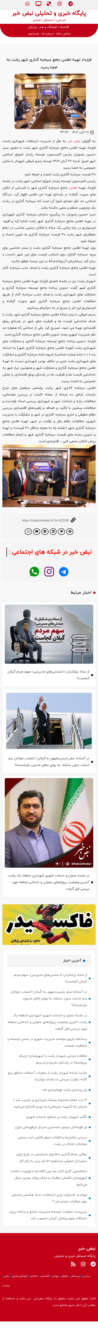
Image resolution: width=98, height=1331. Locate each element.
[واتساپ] (34, 581)
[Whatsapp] (27, 4)
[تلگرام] (63, 581)
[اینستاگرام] (49, 581)
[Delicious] (49, 4)
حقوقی (64, 1285)
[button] (69, 531)
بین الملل (75, 1285)
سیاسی (86, 1285)
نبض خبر (75, 141)
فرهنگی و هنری (19, 1285)
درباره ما (6, 1295)
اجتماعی (34, 1285)
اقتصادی (45, 1285)
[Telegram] (70, 4)
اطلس (73, 188)
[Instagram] (60, 4)
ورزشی (55, 1285)
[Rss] (73, 1273)
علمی (6, 1285)
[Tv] (38, 4)
